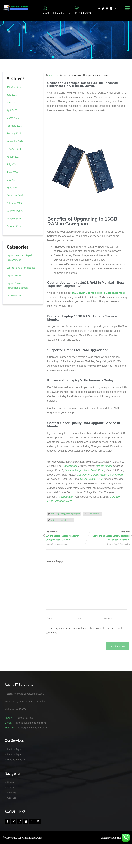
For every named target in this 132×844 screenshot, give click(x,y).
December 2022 (15, 211)
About (10, 787)
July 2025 (12, 94)
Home (10, 782)
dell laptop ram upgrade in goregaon (65, 513)
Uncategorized (14, 295)
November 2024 (15, 141)
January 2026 (14, 87)
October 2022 (14, 226)
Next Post (111, 535)
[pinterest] (111, 8)
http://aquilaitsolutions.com (31, 727)
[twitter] (103, 8)
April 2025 (12, 110)
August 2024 (13, 156)
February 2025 (14, 125)
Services (11, 792)
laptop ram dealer (94, 513)
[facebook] (99, 8)
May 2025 (12, 102)
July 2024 (12, 164)
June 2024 (12, 172)
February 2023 (14, 203)
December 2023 (15, 195)
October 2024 (14, 149)
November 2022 (15, 218)
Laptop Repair (14, 275)
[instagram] (107, 8)
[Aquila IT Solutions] (15, 7)
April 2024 (12, 187)
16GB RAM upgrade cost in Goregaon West (98, 292)
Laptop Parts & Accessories (97, 75)
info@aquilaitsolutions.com (31, 722)
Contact (11, 797)
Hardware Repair (16, 759)
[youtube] (25, 821)
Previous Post (62, 535)
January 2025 (14, 133)
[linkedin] (115, 8)
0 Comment (76, 75)
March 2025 (13, 118)
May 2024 (12, 180)
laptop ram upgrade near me (62, 520)
